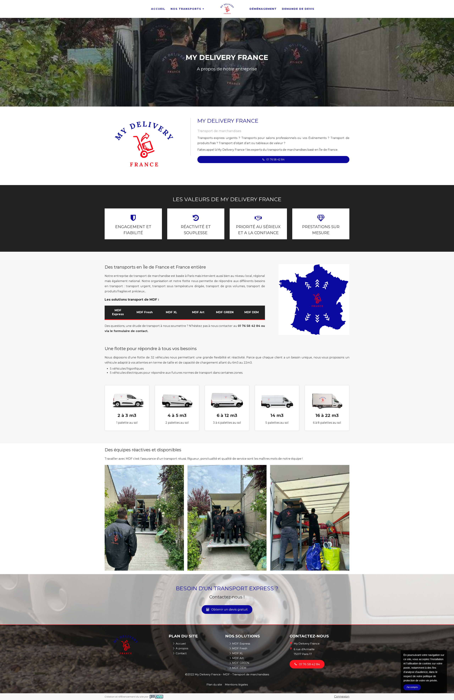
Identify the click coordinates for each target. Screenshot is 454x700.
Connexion (341, 696)
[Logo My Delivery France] (227, 9)
